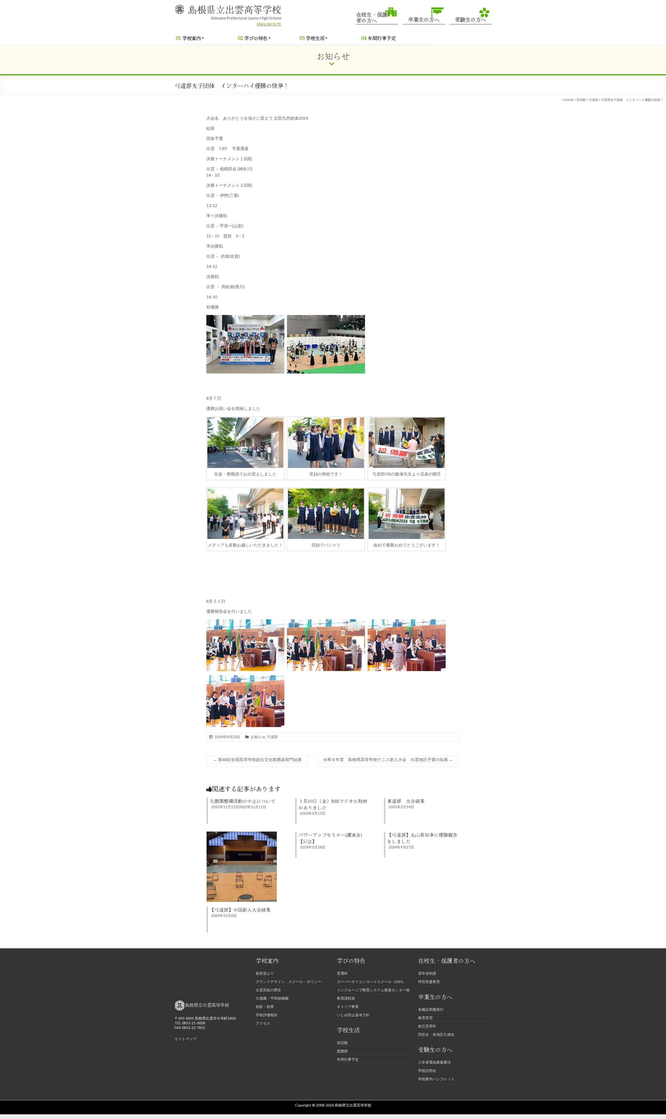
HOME (569, 100)
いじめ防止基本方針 (353, 1015)
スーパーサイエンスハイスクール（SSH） (371, 981)
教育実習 (425, 1017)
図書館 (342, 1051)
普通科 (342, 973)
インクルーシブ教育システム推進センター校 (373, 990)
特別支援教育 (429, 981)
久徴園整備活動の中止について (242, 801)
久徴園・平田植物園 (272, 998)
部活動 (581, 100)
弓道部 (593, 100)
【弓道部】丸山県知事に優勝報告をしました (422, 838)
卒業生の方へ (423, 19)
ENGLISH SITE (269, 24)
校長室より (265, 973)
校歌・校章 (265, 1006)
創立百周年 (427, 1026)
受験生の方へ (470, 19)
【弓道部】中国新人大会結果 (240, 909)
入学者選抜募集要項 (434, 1062)
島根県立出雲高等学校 (234, 9)
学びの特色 (256, 38)
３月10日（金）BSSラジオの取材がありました (332, 804)
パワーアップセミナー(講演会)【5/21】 (330, 838)
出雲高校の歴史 (268, 990)
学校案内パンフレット (436, 1079)
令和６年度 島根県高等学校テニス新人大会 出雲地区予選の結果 (388, 759)
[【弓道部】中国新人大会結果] (242, 834)
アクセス (263, 1023)
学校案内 (191, 38)
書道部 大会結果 (406, 801)
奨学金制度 (427, 973)
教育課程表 (346, 998)
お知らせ (258, 737)
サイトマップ (185, 1039)
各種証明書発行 (431, 1009)
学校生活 (315, 38)
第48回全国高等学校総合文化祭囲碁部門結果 (257, 759)
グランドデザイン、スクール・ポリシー (288, 981)
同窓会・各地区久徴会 (436, 1034)
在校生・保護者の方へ (371, 17)
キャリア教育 (348, 1006)
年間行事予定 (382, 38)
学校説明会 (427, 1070)
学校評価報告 (267, 1015)
